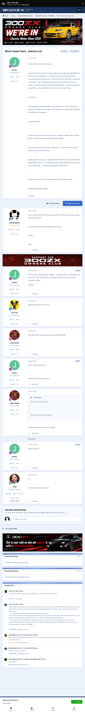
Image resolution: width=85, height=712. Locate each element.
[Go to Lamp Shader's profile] (14, 335)
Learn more (4, 4)
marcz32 (14, 313)
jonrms (14, 70)
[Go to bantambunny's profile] (14, 215)
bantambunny (14, 223)
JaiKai (14, 487)
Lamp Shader (14, 343)
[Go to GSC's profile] (5, 591)
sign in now (45, 513)
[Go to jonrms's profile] (14, 62)
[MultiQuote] (29, 250)
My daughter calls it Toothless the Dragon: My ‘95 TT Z (27, 659)
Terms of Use (7, 703)
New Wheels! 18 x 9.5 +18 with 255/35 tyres (23, 635)
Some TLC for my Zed (16, 591)
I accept (78, 702)
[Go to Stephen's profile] (5, 635)
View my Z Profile (14, 501)
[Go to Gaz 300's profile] (5, 659)
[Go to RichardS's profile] (5, 604)
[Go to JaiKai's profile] (14, 479)
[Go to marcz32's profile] (14, 305)
